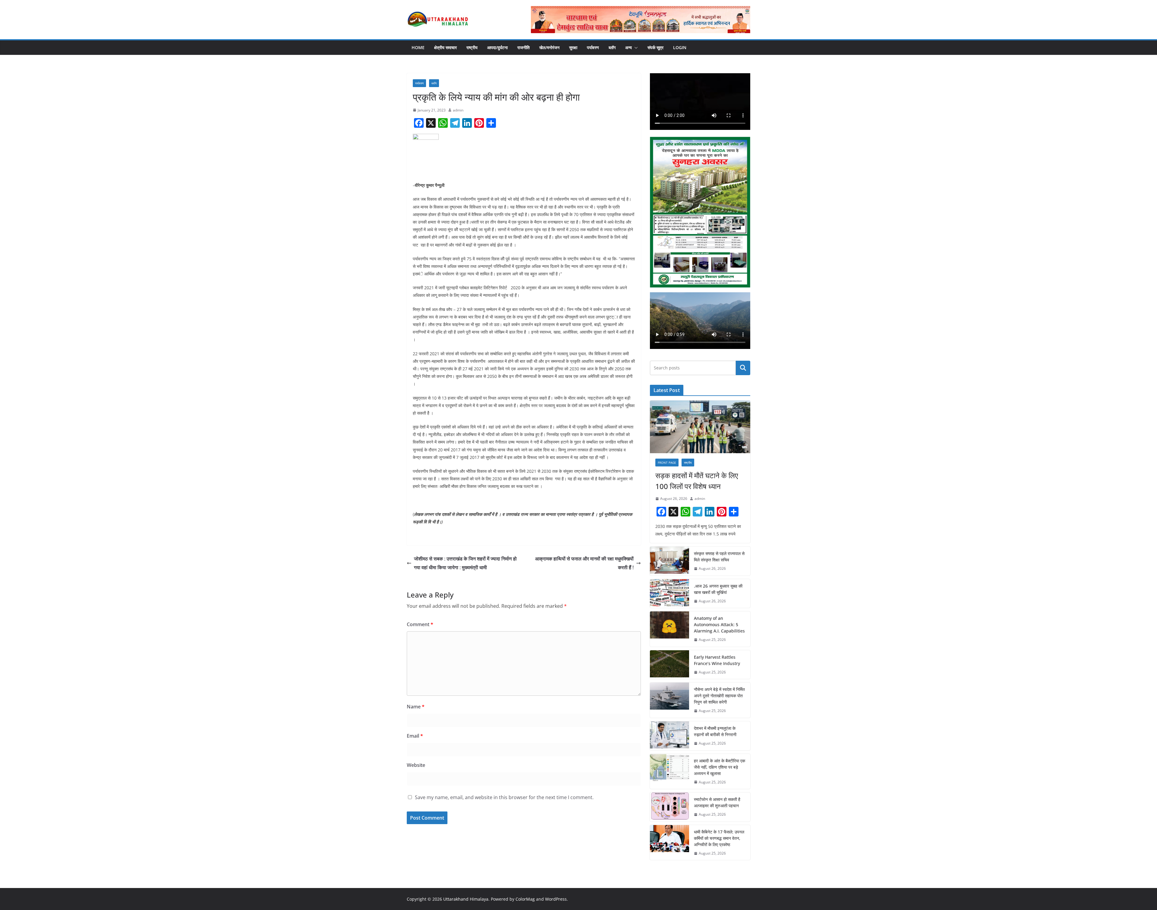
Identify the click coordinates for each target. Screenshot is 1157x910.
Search (743, 368)
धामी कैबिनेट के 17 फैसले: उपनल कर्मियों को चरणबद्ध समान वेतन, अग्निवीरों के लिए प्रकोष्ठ (719, 838)
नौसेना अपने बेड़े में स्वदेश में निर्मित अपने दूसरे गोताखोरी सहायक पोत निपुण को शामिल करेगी (719, 695)
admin (458, 110)
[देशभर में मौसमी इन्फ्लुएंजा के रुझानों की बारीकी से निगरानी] (669, 735)
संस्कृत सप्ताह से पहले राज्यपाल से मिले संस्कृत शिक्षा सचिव (719, 557)
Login (679, 47)
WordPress (556, 899)
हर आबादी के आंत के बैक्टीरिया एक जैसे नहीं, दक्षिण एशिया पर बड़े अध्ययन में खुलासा (719, 767)
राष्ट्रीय (472, 47)
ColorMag (525, 899)
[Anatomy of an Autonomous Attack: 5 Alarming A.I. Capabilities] (669, 629)
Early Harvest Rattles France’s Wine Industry (717, 660)
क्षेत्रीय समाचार (445, 47)
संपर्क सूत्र (655, 47)
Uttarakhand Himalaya (465, 899)
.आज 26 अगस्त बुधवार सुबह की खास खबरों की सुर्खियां (718, 589)
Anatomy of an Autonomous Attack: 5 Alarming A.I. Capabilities (719, 624)
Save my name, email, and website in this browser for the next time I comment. (504, 797)
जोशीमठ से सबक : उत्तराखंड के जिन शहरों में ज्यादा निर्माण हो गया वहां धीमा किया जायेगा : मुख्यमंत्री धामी (465, 563)
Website (416, 765)
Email (415, 736)
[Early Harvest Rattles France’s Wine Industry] (669, 664)
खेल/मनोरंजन (549, 47)
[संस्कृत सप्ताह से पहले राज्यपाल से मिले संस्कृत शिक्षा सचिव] (669, 561)
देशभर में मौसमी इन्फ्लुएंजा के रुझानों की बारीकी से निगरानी (715, 731)
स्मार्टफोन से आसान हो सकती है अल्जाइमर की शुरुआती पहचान (717, 802)
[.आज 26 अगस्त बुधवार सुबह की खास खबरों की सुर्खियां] (669, 593)
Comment (420, 624)
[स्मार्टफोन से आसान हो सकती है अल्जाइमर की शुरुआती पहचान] (669, 806)
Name (416, 706)
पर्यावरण (593, 47)
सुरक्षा (573, 47)
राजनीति (523, 47)
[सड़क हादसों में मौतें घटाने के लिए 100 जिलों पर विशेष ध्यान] (700, 426)
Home (418, 47)
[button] (635, 47)
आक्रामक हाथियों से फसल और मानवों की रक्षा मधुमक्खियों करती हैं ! (584, 563)
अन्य (628, 47)
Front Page (667, 462)
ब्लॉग (612, 47)
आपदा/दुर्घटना (497, 47)
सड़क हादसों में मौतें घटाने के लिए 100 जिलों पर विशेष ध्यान (696, 480)
